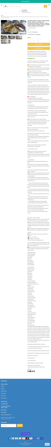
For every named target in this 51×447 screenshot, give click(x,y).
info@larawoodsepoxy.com (6, 414)
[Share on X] (30, 371)
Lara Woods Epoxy (32, 28)
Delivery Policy (3, 391)
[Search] (45, 6)
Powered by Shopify (25, 444)
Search (25, 442)
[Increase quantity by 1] (38, 40)
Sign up (20, 425)
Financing (2, 388)
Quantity (29, 37)
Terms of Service (4, 398)
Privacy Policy (3, 393)
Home (2, 15)
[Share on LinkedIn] (32, 371)
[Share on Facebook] (28, 371)
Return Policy (3, 395)
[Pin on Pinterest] (34, 371)
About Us (2, 386)
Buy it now (39, 48)
